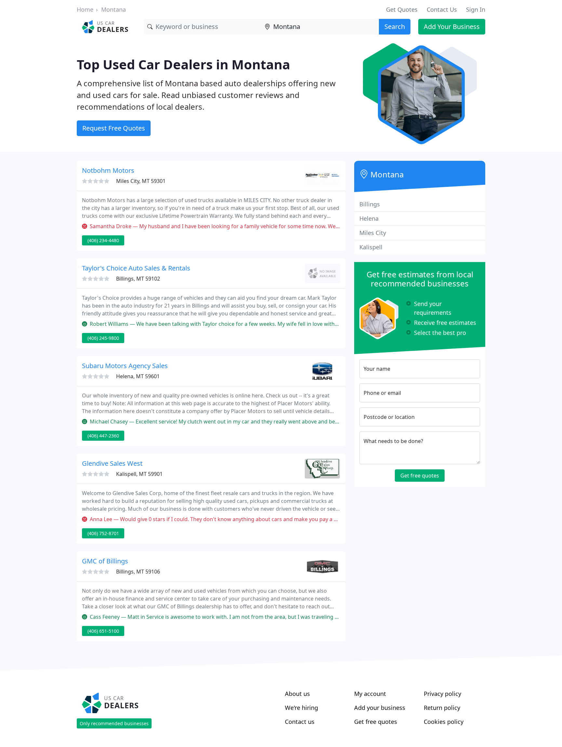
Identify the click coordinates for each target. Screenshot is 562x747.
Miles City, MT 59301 (141, 181)
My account (370, 694)
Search (394, 26)
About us (297, 694)
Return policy (442, 708)
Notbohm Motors (108, 170)
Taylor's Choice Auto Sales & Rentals (136, 268)
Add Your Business (452, 26)
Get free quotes (419, 475)
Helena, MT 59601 (138, 376)
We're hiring (301, 708)
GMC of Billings (105, 561)
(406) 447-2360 (103, 436)
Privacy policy (442, 694)
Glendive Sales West (112, 463)
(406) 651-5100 (103, 631)
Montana (113, 9)
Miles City (372, 233)
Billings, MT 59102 (138, 278)
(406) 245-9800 (103, 338)
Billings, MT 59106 (138, 571)
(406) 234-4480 (103, 240)
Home (85, 9)
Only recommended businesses (114, 723)
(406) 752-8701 (103, 533)
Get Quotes (402, 9)
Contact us (299, 722)
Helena (369, 218)
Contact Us (442, 9)
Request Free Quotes (113, 128)
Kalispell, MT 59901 (139, 473)
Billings (369, 204)
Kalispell (370, 247)
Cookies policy (443, 722)
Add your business (379, 708)
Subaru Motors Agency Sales (125, 365)
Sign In (475, 9)
